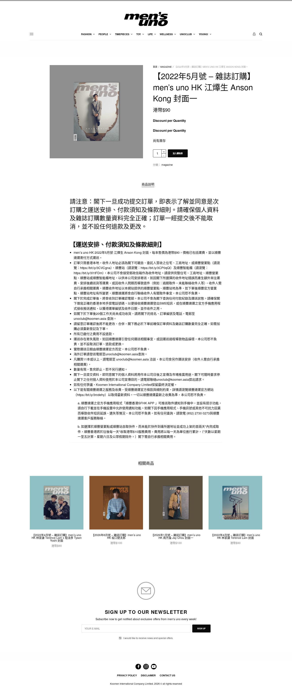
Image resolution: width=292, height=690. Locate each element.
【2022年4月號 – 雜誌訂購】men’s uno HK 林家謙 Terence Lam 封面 (235, 536)
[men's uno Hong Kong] (146, 19)
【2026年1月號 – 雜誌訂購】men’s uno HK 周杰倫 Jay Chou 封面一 (175, 536)
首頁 (155, 66)
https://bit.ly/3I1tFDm (88, 273)
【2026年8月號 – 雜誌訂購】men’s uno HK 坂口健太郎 (116, 536)
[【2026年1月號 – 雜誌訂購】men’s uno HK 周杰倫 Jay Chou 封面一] (176, 503)
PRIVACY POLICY (127, 675)
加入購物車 (178, 153)
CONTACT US (167, 675)
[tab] (148, 184)
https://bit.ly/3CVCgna (95, 267)
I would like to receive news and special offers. (148, 638)
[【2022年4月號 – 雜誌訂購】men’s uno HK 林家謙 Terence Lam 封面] (235, 503)
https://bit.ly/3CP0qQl (155, 267)
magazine (166, 66)
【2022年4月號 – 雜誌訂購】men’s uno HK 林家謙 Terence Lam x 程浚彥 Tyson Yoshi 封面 (57, 537)
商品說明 (148, 184)
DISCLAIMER (148, 675)
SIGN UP (201, 628)
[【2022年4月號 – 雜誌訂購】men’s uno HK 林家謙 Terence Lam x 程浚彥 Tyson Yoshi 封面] (56, 503)
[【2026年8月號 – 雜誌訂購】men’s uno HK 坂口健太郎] (116, 503)
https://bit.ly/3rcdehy (91, 394)
